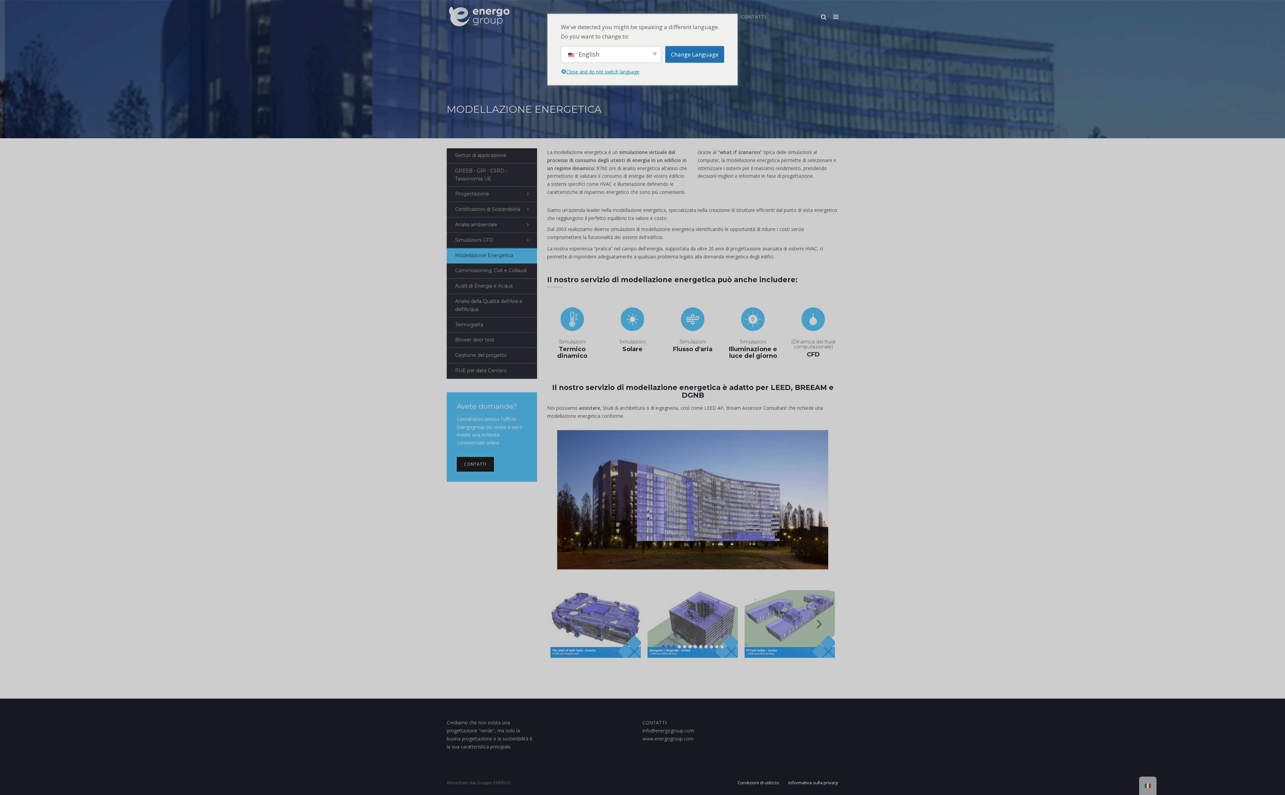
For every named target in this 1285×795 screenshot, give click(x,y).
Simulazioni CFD (474, 240)
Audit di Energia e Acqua (484, 286)
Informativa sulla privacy (813, 783)
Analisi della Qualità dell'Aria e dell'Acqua (488, 305)
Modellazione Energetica (484, 255)
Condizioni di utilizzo (758, 783)
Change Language (694, 54)
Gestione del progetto (481, 355)
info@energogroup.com (668, 730)
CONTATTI (475, 464)
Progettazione (472, 194)
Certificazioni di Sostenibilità (487, 209)
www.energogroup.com (667, 738)
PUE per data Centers (480, 371)
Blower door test (474, 340)
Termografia (469, 325)
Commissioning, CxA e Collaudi (491, 270)
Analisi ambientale (476, 225)
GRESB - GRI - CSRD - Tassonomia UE (481, 175)
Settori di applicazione (480, 155)
